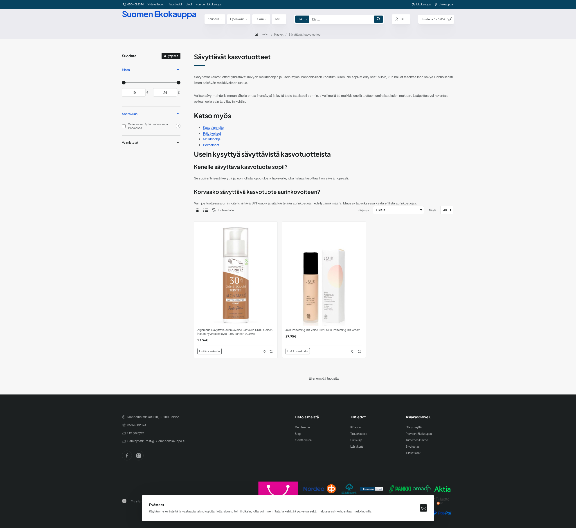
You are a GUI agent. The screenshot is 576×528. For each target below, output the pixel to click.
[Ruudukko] (197, 210)
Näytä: (433, 210)
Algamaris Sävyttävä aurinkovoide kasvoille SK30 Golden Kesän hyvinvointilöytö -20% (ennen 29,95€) (234, 332)
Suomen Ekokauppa (159, 14)
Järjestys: (364, 210)
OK (423, 508)
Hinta (126, 70)
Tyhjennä (172, 56)
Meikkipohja (211, 138)
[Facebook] (127, 455)
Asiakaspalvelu (418, 417)
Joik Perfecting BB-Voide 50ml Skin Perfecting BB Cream (323, 330)
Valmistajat (130, 142)
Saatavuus (129, 114)
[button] (209, 351)
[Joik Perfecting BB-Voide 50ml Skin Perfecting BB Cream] (324, 274)
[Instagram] (139, 455)
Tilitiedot (358, 417)
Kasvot (279, 34)
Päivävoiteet (212, 133)
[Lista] (205, 210)
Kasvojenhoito (213, 127)
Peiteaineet (211, 144)
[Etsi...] (378, 19)
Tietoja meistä (307, 417)
